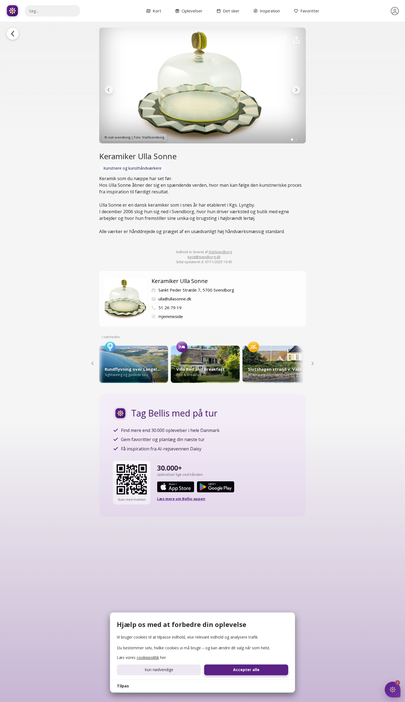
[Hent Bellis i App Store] (175, 486)
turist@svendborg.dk (204, 257)
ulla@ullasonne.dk (174, 298)
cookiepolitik (148, 657)
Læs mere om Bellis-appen (181, 498)
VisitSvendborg (220, 252)
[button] (109, 90)
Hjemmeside (170, 316)
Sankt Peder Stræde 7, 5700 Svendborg (196, 290)
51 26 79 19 (170, 307)
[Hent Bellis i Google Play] (215, 486)
